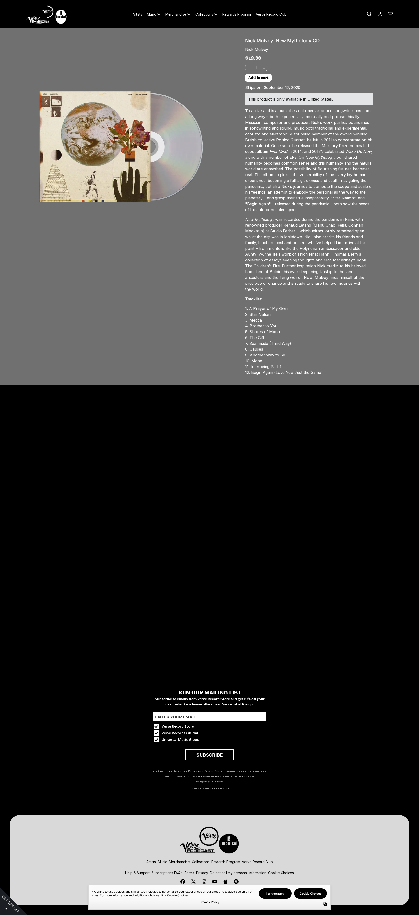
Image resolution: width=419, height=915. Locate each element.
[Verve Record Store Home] (47, 14)
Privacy (202, 873)
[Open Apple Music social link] (225, 881)
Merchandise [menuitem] (175, 14)
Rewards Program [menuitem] (236, 14)
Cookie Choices (281, 873)
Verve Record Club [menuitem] (271, 14)
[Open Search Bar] (369, 14)
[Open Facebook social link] (182, 881)
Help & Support (137, 873)
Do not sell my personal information (238, 873)
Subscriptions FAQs (167, 873)
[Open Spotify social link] (236, 881)
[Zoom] (119, 147)
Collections (201, 862)
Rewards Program (225, 862)
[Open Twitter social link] (193, 881)
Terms (189, 873)
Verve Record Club (257, 862)
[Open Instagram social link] (204, 881)
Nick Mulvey (256, 49)
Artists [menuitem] (137, 14)
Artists (151, 862)
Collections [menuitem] (204, 14)
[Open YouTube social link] (215, 881)
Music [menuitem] (151, 14)
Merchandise (179, 862)
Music (162, 862)
